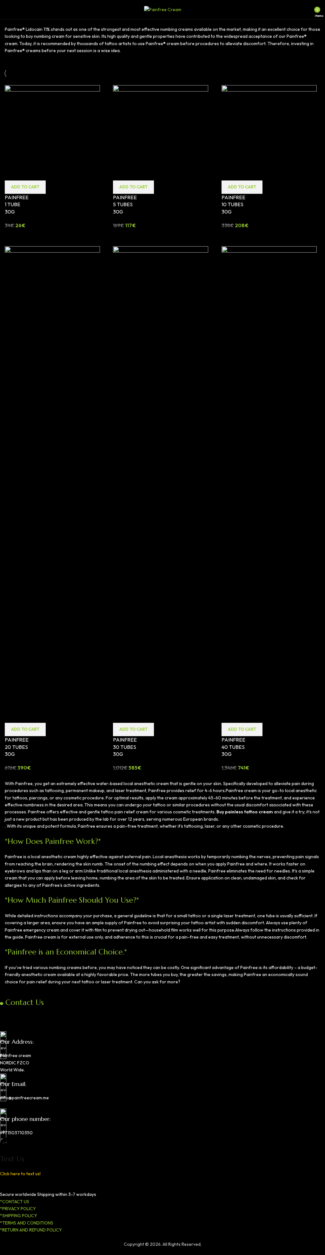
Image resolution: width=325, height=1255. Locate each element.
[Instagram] (25, 1014)
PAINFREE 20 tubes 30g (17, 746)
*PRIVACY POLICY (18, 1208)
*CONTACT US (14, 1201)
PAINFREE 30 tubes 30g (125, 746)
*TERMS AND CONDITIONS (26, 1223)
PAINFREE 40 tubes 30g (233, 746)
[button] (25, 187)
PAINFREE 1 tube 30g (17, 204)
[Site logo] (162, 9)
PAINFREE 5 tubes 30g (125, 204)
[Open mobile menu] (7, 9)
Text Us (12, 1159)
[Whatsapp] (42, 1014)
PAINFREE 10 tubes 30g (233, 204)
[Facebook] (8, 1014)
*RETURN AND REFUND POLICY (31, 1230)
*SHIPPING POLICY (18, 1215)
